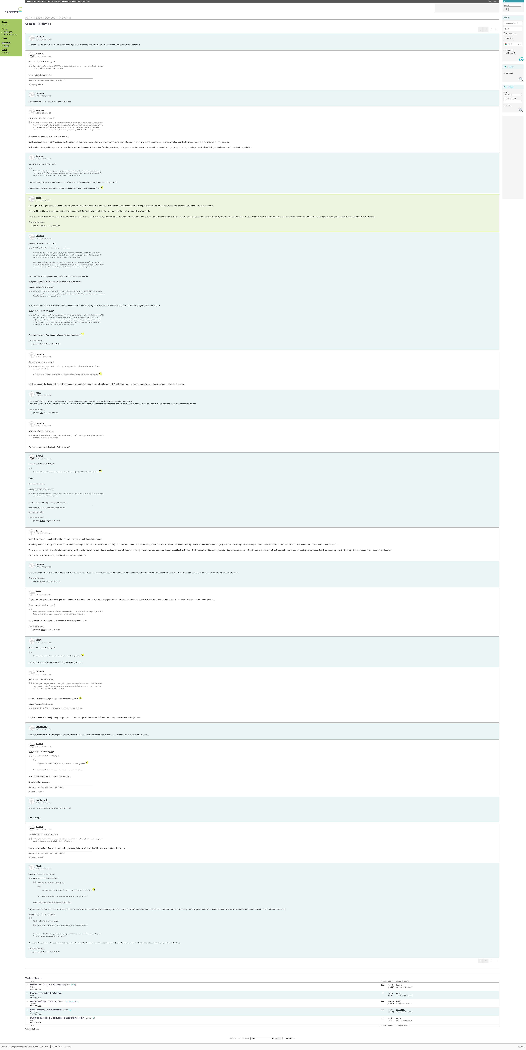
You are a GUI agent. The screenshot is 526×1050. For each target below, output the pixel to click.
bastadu (399, 985)
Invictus (39, 53)
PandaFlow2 (41, 726)
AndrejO (40, 110)
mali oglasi (8, 32)
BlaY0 (38, 197)
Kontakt (54, 1046)
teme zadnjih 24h (10, 34)
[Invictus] (32, 55)
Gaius (32, 987)
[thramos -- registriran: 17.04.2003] (32, 38)
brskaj (6, 45)
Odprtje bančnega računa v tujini (45, 1001)
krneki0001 (400, 1009)
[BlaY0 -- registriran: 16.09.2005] (32, 199)
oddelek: (247, 1038)
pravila (6, 52)
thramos (40, 36)
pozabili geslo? (509, 53)
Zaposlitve (6, 42)
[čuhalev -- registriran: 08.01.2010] (32, 157)
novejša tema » (289, 1038)
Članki (4, 38)
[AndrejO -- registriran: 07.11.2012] (32, 111)
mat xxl (398, 1018)
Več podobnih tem (32, 1029)
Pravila (4, 1046)
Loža (39, 989)
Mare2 (398, 993)
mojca (39, 531)
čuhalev (31, 118)
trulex (32, 995)
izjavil (53, 62)
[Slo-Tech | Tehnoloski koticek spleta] (14, 11)
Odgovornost (33, 1046)
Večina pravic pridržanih (18, 1046)
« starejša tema (234, 1038)
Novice (4, 22)
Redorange (34, 1012)
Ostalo (4, 49)
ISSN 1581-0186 (65, 1046)
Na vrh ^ (521, 1046)
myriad (32, 1020)
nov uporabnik (509, 50)
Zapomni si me (511, 33)
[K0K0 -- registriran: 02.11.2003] (32, 394)
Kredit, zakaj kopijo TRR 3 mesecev (46, 1009)
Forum (4, 29)
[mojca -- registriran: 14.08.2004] (32, 532)
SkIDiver (33, 1003)
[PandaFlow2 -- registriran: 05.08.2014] (32, 728)
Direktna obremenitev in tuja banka (46, 993)
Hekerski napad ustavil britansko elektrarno (52, 1)
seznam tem (508, 73)
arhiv (6, 25)
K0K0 (38, 393)
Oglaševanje (45, 1046)
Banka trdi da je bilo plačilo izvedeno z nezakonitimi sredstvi (57, 1017)
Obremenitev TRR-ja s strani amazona (47, 984)
